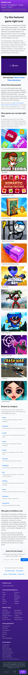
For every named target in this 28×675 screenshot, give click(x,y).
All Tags (4, 632)
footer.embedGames (7, 638)
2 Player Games (18, 613)
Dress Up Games (18, 619)
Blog (3, 636)
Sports (4, 603)
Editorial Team (5, 647)
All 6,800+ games (10, 570)
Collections (5, 628)
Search (24, 559)
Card (3, 596)
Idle (3, 598)
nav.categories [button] (12, 5)
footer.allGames (6, 626)
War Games (5, 617)
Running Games (18, 612)
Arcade (4, 594)
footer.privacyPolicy (7, 651)
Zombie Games (18, 617)
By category (19, 570)
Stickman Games (6, 619)
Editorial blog (12, 574)
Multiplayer (17, 598)
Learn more (16, 667)
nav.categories (6, 630)
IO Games (16, 615)
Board (15, 594)
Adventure (16, 592)
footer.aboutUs (6, 645)
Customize (6, 672)
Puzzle (4, 599)
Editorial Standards (6, 649)
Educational (17, 596)
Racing (16, 599)
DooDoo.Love (6, 2)
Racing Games (5, 613)
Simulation (16, 601)
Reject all (14, 672)
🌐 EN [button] (9, 7)
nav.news (3, 7)
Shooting (4, 601)
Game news (21, 574)
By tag (5, 574)
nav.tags (21, 5)
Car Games (5, 610)
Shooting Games (6, 612)
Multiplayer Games (6, 615)
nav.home (3, 5)
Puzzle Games (17, 610)
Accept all (22, 672)
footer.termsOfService (7, 653)
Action (3, 592)
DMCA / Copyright (6, 655)
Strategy (16, 603)
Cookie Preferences (7, 657)
